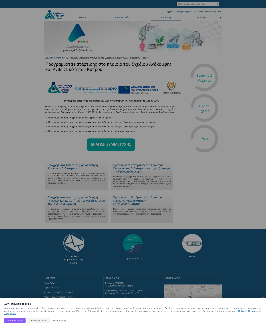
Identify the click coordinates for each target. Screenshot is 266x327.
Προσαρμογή (59, 320)
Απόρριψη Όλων (38, 320)
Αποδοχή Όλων (14, 320)
